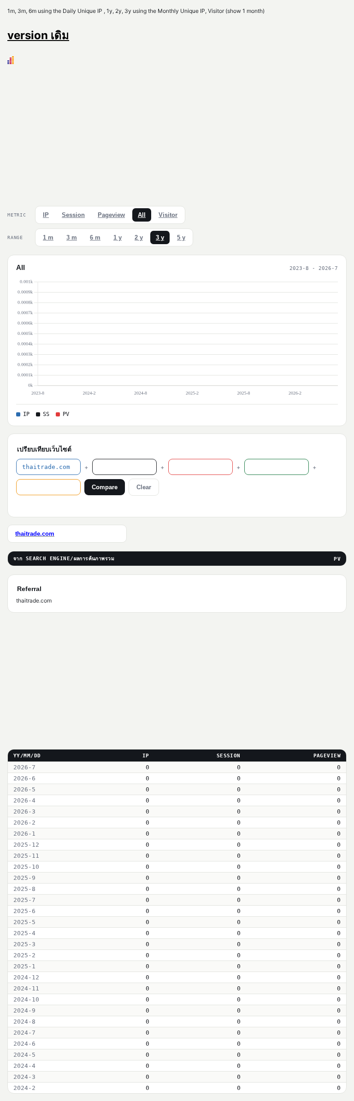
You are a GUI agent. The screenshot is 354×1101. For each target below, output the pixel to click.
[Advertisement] (177, 133)
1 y (117, 237)
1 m (48, 237)
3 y (160, 237)
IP (46, 214)
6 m (95, 237)
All (142, 214)
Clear (143, 487)
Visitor (168, 214)
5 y (181, 237)
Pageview (111, 214)
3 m (71, 237)
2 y (139, 237)
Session (73, 214)
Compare (105, 487)
